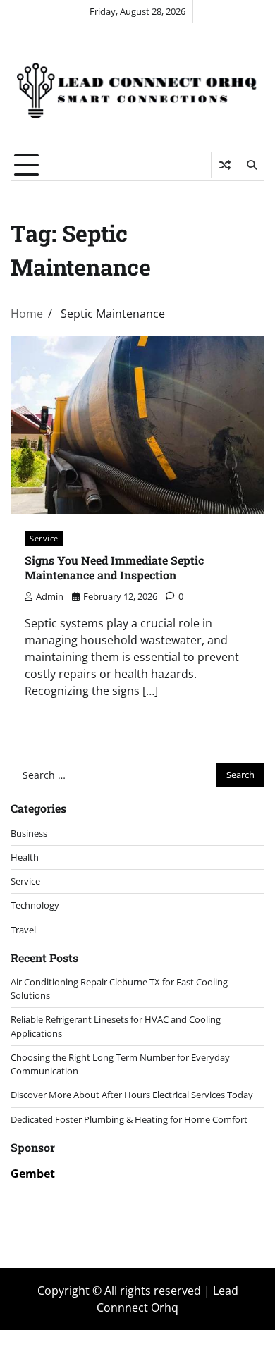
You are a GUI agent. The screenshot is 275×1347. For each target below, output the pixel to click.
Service (44, 538)
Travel (23, 929)
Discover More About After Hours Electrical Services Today (132, 1094)
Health (25, 857)
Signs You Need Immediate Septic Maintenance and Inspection (114, 567)
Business (29, 833)
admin (49, 596)
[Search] (251, 165)
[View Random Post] (225, 165)
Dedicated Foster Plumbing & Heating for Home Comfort (129, 1119)
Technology (35, 905)
